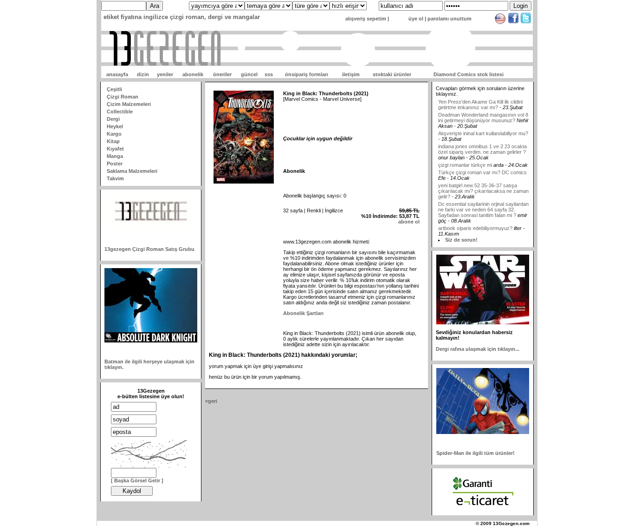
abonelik (192, 74)
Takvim (115, 178)
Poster (115, 163)
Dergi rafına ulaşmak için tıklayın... (477, 349)
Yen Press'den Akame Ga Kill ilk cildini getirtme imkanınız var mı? (480, 98)
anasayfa (117, 74)
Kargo (114, 134)
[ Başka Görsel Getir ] (137, 480)
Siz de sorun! (461, 240)
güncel (249, 74)
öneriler (222, 74)
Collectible (120, 111)
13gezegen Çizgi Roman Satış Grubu (149, 249)
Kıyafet (115, 148)
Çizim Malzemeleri (129, 104)
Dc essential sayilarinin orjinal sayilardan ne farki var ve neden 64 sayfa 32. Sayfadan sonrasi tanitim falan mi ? (483, 203)
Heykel (115, 126)
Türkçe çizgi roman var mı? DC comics (482, 166)
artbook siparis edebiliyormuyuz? (475, 222)
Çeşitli (114, 89)
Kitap (113, 141)
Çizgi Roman (122, 96)
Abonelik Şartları (303, 313)
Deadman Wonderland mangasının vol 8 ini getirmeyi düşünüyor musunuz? (483, 111)
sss (269, 74)
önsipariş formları (306, 74)
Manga (115, 156)
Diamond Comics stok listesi (468, 74)
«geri (211, 401)
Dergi (113, 119)
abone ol (409, 221)
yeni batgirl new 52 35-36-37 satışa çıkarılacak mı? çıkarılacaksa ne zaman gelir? (483, 185)
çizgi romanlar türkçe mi (465, 159)
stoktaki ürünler (392, 74)
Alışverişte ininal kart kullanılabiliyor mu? (483, 127)
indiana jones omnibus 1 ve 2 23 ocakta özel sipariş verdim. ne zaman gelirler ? (482, 143)
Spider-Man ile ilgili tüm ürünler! (475, 453)
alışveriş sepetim (365, 18)
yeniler (165, 74)
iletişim (351, 74)
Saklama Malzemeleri (132, 171)
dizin (143, 74)
